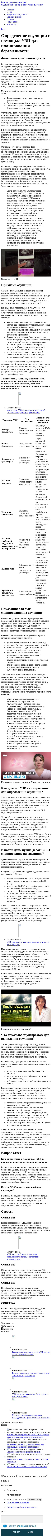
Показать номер (34, 1500)
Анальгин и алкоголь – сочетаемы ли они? (27, 1466)
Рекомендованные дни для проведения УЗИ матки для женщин (30, 1374)
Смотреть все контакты (18, 1502)
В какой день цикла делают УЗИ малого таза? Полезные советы (31, 1353)
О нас (9, 12)
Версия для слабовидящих (13, 2)
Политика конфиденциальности (22, 1507)
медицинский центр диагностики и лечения (22, 5)
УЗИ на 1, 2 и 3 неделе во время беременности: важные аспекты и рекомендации (23, 1256)
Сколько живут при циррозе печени (23, 1452)
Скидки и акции (14, 17)
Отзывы (10, 19)
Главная (10, 9)
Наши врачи (12, 22)
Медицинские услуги (17, 14)
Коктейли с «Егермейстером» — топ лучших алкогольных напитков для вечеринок (28, 1435)
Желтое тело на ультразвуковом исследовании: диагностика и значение (30, 1416)
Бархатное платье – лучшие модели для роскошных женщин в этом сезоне (25, 1445)
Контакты (11, 24)
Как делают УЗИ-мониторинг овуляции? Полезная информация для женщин (26, 411)
